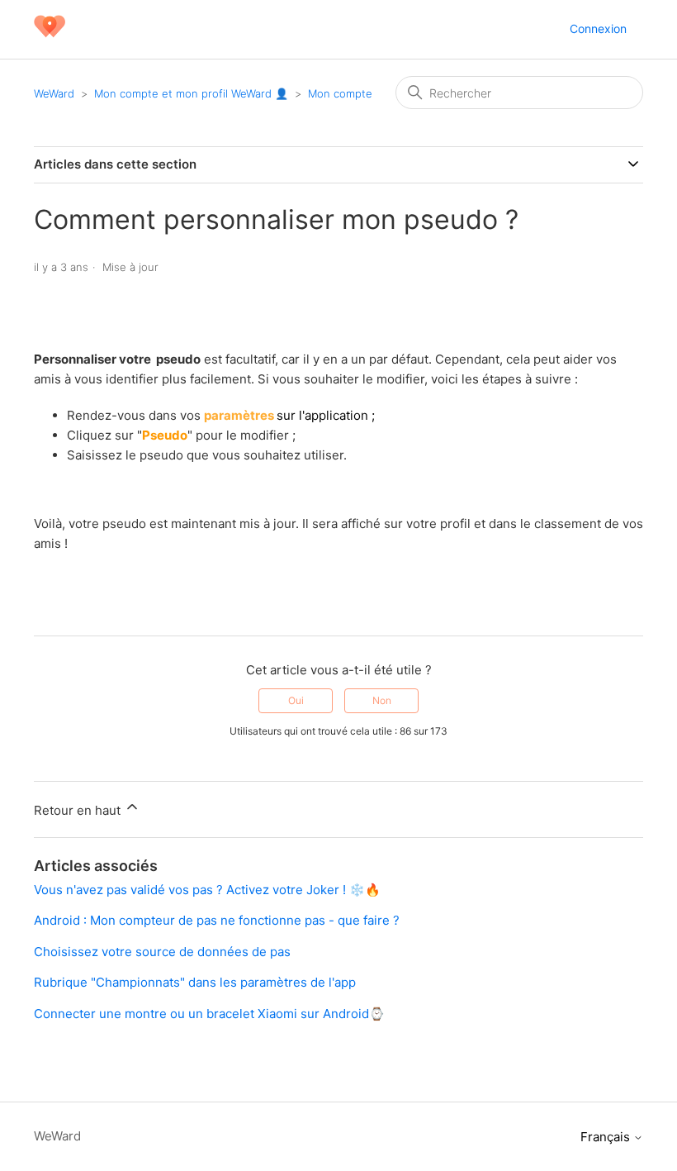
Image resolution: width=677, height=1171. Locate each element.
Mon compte (340, 93)
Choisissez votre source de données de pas (162, 951)
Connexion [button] (598, 28)
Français (606, 1137)
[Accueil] (49, 37)
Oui (296, 700)
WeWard (54, 93)
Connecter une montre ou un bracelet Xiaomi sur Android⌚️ (209, 1013)
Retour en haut (79, 810)
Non (381, 700)
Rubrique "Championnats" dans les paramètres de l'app (195, 982)
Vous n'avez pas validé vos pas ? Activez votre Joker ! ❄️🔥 (207, 889)
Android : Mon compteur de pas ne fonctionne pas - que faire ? (217, 920)
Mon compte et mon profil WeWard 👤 (191, 93)
